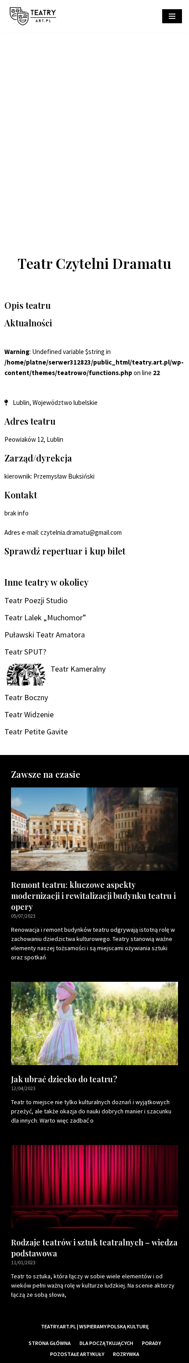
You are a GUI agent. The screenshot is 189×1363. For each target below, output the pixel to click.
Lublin (21, 402)
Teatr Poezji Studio (36, 600)
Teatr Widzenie (29, 714)
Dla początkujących (106, 1343)
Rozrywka (126, 1354)
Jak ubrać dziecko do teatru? (64, 1079)
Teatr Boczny (26, 697)
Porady (151, 1343)
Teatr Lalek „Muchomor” (45, 617)
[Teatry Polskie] (35, 16)
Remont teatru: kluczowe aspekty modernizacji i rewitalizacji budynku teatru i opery (93, 896)
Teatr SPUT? (25, 652)
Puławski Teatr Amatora (44, 635)
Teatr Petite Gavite (36, 731)
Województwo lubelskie (65, 402)
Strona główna (50, 1343)
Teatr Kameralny (78, 669)
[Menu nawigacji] (172, 16)
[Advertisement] (94, 131)
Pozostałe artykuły (77, 1354)
